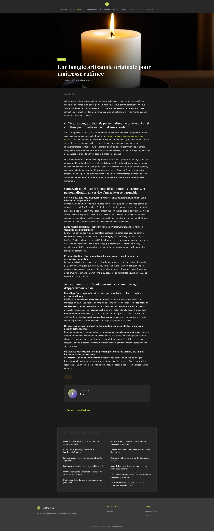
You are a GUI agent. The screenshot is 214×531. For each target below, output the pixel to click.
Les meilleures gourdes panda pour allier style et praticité (83, 459)
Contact (148, 515)
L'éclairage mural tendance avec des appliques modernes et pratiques (130, 475)
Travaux (150, 9)
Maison (132, 9)
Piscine (141, 9)
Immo (115, 9)
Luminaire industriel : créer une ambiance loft (83, 466)
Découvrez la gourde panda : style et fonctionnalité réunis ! (78, 450)
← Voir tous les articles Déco (77, 410)
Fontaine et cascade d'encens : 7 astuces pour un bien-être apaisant (82, 473)
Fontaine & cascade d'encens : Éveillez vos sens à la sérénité (81, 442)
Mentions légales (151, 511)
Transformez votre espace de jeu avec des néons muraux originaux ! (128, 483)
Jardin (123, 9)
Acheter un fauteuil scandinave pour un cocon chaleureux (130, 450)
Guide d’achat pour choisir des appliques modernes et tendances (128, 442)
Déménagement (90, 9)
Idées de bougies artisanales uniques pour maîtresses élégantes (128, 467)
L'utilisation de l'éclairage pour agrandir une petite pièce (82, 481)
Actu (72, 9)
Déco (79, 9)
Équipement (105, 9)
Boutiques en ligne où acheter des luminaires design (130, 459)
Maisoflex (48, 507)
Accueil (64, 9)
